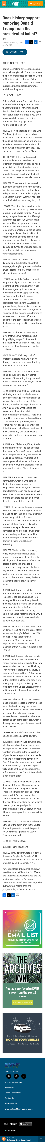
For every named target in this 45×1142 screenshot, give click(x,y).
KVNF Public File (11, 1104)
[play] (3, 1139)
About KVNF (9, 1087)
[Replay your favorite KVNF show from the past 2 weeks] (22, 968)
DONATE (36, 4)
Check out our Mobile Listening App (19, 1109)
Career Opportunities (13, 1093)
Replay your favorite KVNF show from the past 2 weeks (22, 992)
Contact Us (9, 1098)
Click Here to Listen (22, 1002)
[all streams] (41, 1139)
